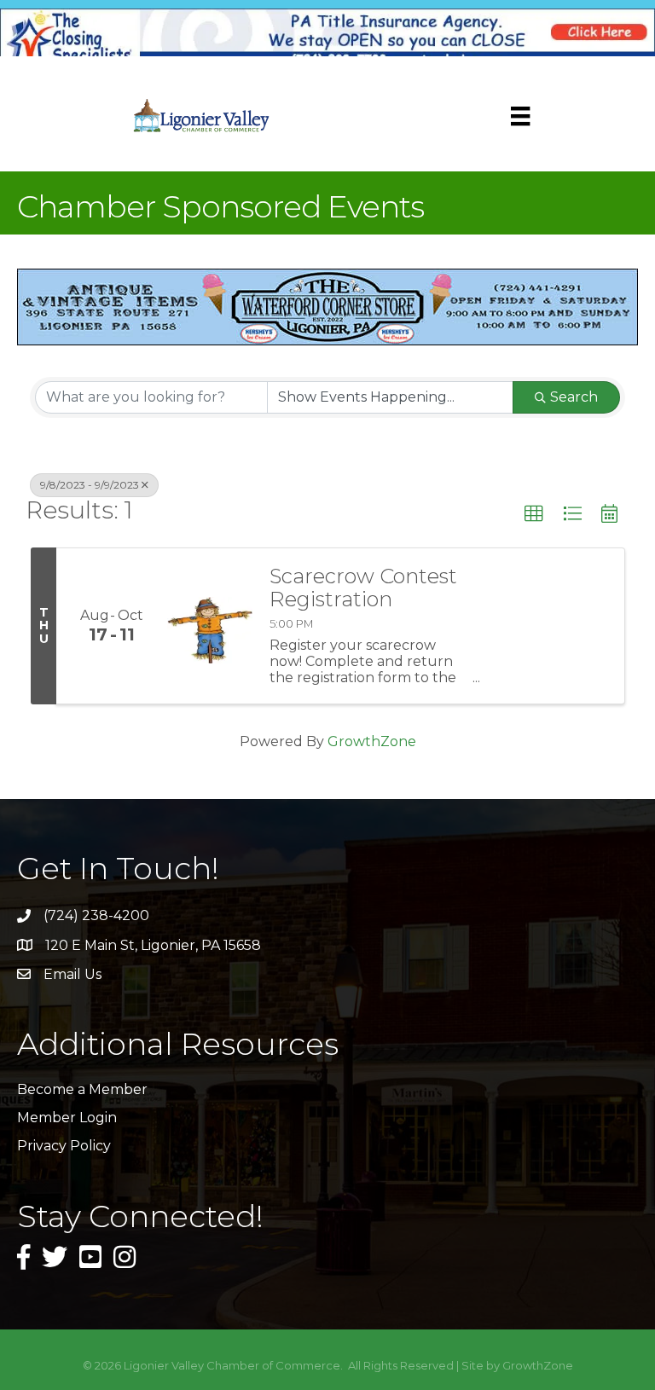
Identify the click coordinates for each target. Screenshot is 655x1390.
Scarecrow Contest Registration (363, 588)
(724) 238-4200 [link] (96, 915)
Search (574, 397)
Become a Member (82, 1089)
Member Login (67, 1117)
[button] (534, 514)
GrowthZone (372, 741)
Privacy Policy (64, 1146)
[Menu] (520, 116)
